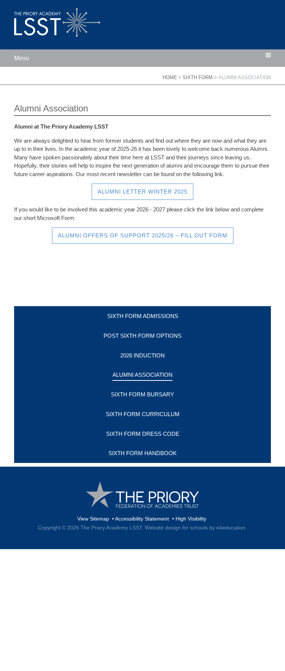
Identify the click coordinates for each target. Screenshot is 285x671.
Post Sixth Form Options (142, 336)
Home (170, 77)
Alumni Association (245, 77)
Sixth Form (198, 77)
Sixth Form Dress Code (142, 434)
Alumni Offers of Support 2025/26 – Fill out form (142, 235)
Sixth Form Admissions (142, 316)
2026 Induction (142, 355)
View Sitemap (93, 519)
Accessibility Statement (142, 519)
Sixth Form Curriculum (143, 414)
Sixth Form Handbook (142, 453)
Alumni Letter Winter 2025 (142, 191)
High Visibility (191, 519)
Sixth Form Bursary (142, 394)
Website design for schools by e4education (195, 528)
